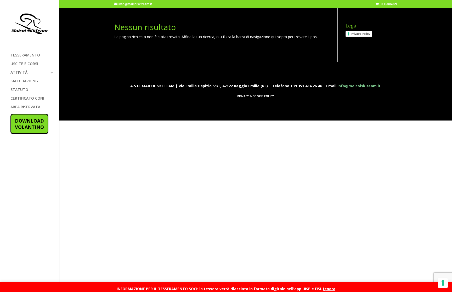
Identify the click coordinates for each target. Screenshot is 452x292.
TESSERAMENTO (25, 55)
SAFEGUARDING (24, 81)
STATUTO (19, 90)
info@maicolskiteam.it (359, 85)
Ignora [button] (329, 288)
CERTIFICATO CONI (27, 98)
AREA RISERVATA (25, 107)
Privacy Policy (360, 34)
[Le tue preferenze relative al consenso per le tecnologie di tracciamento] (443, 283)
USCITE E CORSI (24, 64)
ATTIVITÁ (18, 73)
